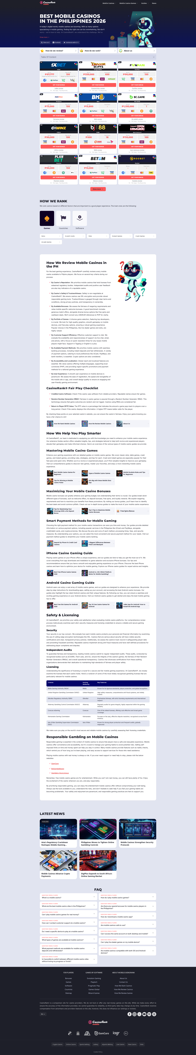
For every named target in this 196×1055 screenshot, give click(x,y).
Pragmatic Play (94, 986)
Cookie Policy (98, 1052)
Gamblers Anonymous (60, 773)
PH (42, 1014)
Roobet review (137, 181)
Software (68, 986)
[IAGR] (116, 1033)
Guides (144, 3)
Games (68, 982)
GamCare (55, 764)
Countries (68, 989)
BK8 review (98, 119)
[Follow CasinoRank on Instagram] (134, 1014)
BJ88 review (98, 150)
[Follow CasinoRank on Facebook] (130, 1014)
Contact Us (123, 982)
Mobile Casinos (108, 3)
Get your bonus (59, 85)
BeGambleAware (57, 769)
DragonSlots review (98, 88)
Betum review (98, 181)
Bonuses (68, 978)
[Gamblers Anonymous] (87, 1033)
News (154, 3)
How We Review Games (123, 993)
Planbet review (59, 181)
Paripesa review (58, 119)
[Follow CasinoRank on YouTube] (144, 1014)
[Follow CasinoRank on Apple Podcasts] (154, 1014)
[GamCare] (102, 1033)
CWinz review (58, 150)
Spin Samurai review (137, 150)
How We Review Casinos (123, 989)
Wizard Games (94, 993)
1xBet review (58, 88)
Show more (97, 189)
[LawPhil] (78, 1033)
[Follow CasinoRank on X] (139, 1014)
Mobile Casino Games (128, 3)
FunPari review (137, 88)
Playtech (94, 982)
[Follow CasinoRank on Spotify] (149, 1014)
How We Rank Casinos (123, 986)
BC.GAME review (137, 119)
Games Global (94, 989)
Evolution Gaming (94, 978)
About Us (123, 978)
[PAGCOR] (70, 1033)
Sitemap (68, 993)
